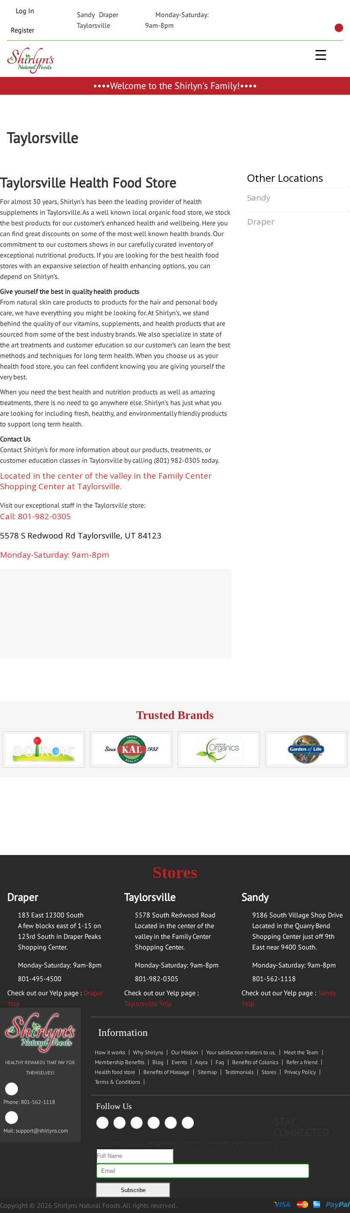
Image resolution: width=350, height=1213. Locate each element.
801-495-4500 (39, 978)
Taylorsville (93, 25)
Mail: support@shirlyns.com (35, 1124)
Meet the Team (301, 1052)
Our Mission (184, 1052)
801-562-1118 (274, 978)
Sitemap (207, 1072)
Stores (269, 1072)
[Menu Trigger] (320, 54)
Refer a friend (302, 1062)
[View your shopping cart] (339, 28)
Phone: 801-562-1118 (29, 1095)
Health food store (115, 1072)
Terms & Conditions (117, 1082)
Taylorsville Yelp (148, 1003)
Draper (108, 14)
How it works (110, 1052)
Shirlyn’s (72, 201)
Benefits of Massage (166, 1072)
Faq (220, 1062)
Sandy (86, 14)
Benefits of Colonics (255, 1062)
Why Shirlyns (148, 1052)
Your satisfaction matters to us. (241, 1052)
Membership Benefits (119, 1062)
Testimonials (239, 1072)
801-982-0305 (156, 978)
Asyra (201, 1062)
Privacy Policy (300, 1072)
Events (179, 1062)
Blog (157, 1062)
